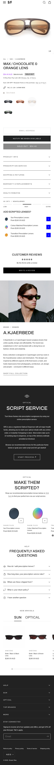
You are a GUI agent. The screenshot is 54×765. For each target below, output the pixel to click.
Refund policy (7, 748)
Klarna (34, 78)
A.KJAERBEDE (20, 59)
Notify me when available (27, 138)
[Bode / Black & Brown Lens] (37, 637)
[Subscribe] (47, 736)
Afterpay (23, 78)
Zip (28, 78)
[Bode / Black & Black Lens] (14, 637)
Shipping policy (45, 748)
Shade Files (12, 760)
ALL (4, 59)
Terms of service (32, 748)
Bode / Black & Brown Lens (36, 654)
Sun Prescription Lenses (20, 218)
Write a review (27, 270)
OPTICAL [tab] (32, 617)
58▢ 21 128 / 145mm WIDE (16, 87)
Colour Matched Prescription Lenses (24, 225)
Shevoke (9, 650)
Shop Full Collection (15, 373)
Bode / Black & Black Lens (12, 654)
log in (44, 82)
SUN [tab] (17, 617)
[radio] (8, 101)
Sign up (38, 82)
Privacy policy (19, 748)
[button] (4, 2)
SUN (11, 59)
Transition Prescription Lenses (22, 234)
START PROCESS (26, 457)
